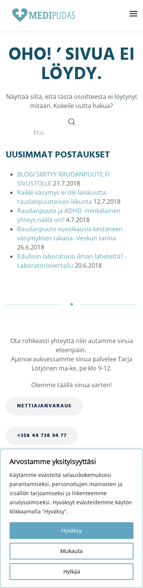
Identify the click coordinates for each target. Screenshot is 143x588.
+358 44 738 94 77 (42, 435)
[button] (133, 15)
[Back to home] (44, 15)
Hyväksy (71, 530)
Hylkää (71, 571)
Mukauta (71, 551)
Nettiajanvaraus (44, 406)
